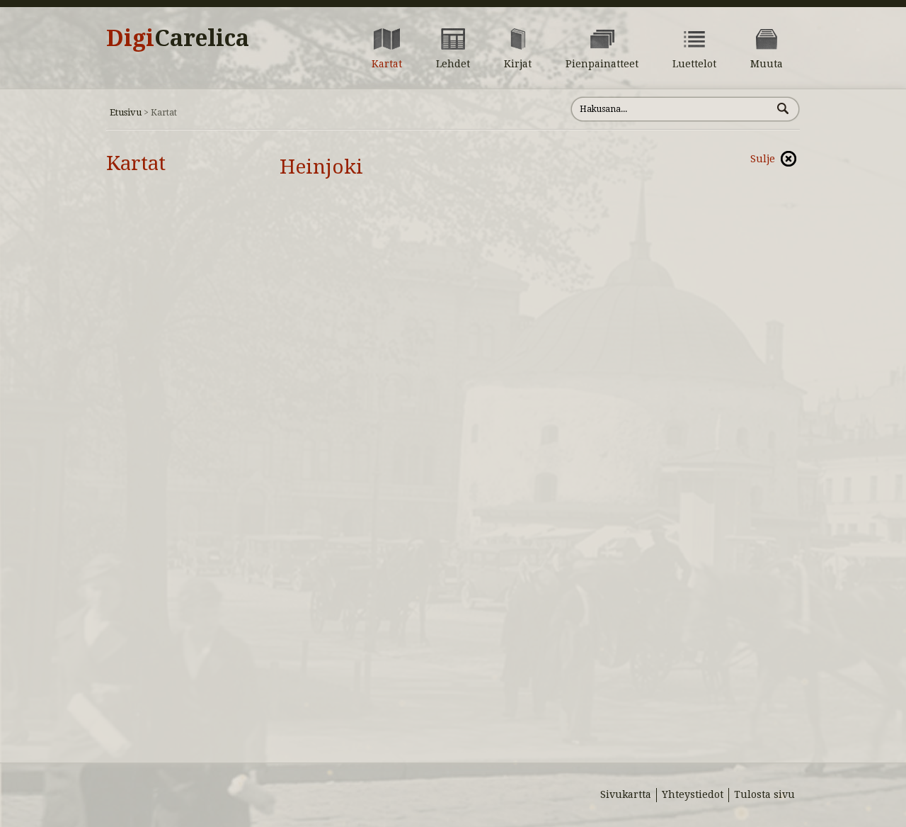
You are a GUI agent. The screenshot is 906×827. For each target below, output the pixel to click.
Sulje (762, 158)
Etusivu (126, 112)
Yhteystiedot (692, 794)
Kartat (136, 163)
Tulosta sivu (764, 794)
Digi (177, 38)
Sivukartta (625, 794)
